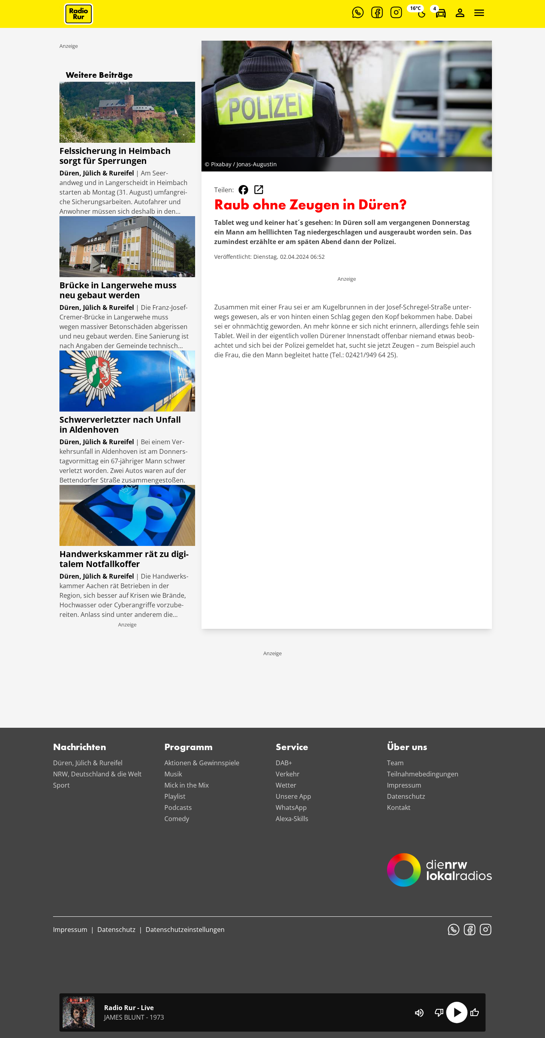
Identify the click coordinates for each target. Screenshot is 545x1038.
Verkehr (288, 774)
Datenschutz (406, 796)
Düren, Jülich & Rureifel (87, 762)
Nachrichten (79, 747)
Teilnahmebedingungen (422, 774)
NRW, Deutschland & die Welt (97, 774)
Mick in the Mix (186, 785)
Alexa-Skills (292, 818)
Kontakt (399, 807)
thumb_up (474, 1012)
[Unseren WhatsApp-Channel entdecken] (357, 12)
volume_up (419, 1012)
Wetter (286, 785)
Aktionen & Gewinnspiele (201, 762)
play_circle (457, 1012)
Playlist (175, 796)
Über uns (407, 747)
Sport (61, 785)
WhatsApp (291, 807)
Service (292, 747)
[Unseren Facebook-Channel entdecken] (377, 12)
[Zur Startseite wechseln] (78, 14)
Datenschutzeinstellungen (185, 929)
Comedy (176, 818)
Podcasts (178, 807)
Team (395, 762)
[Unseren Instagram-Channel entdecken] (396, 12)
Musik (173, 774)
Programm (188, 747)
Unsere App (293, 796)
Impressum (404, 785)
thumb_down (439, 1012)
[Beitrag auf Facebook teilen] (243, 190)
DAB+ (284, 762)
